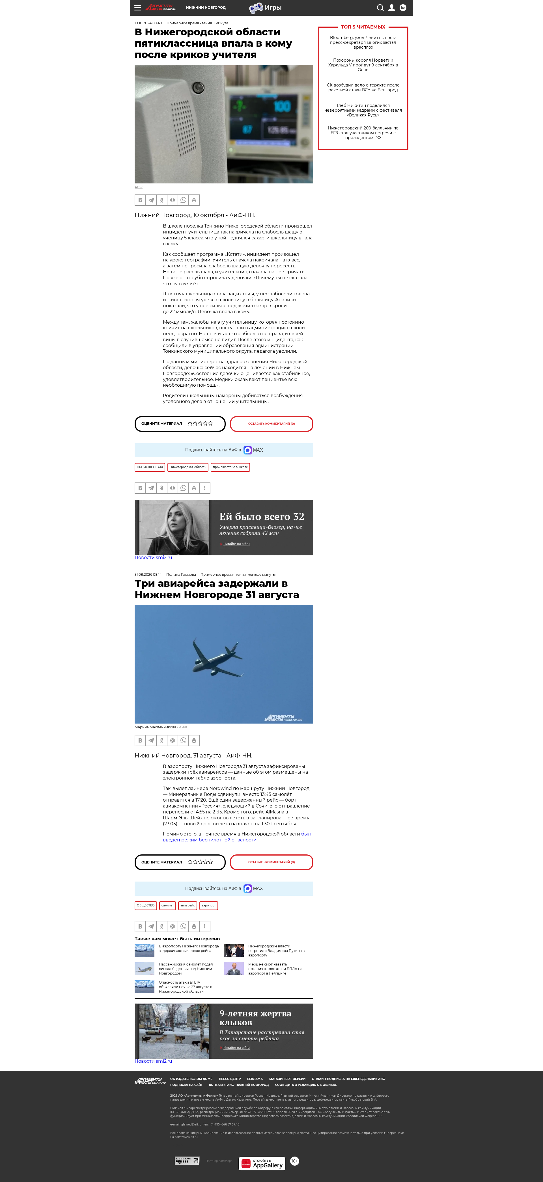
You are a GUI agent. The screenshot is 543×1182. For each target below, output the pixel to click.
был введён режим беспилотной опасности (237, 837)
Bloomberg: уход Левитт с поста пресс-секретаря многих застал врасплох (363, 42)
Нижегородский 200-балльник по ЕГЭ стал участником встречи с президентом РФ (363, 133)
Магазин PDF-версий (287, 1079)
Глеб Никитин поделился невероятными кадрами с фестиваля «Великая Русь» (363, 110)
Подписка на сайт (186, 1085)
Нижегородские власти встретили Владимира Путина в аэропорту (276, 950)
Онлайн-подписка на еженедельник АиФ (348, 1079)
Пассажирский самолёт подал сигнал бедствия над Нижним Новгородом (186, 968)
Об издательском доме (191, 1079)
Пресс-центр (230, 1079)
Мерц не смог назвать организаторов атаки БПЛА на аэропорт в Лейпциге (275, 968)
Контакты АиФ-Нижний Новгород (239, 1085)
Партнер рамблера (219, 1160)
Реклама (255, 1079)
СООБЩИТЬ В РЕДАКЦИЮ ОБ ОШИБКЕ (306, 1085)
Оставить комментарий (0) (271, 424)
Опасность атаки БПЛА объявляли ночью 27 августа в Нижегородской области (185, 986)
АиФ (139, 187)
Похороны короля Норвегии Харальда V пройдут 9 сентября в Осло (363, 65)
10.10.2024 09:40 (148, 23)
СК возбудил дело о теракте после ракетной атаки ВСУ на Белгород (363, 87)
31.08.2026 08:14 (148, 574)
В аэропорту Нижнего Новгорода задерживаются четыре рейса (189, 948)
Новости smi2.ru (153, 557)
